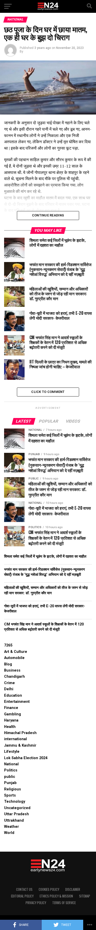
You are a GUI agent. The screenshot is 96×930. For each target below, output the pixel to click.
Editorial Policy (22, 896)
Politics (10, 770)
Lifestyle (11, 751)
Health (10, 727)
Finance (11, 708)
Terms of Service (64, 902)
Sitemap (84, 896)
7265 (8, 645)
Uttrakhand (14, 820)
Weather (11, 826)
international (15, 739)
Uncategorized (17, 808)
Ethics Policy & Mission (56, 896)
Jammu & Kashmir (20, 745)
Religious (12, 789)
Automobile (14, 658)
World (9, 833)
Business (12, 670)
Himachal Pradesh (20, 733)
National (11, 764)
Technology (14, 801)
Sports (10, 795)
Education (13, 695)
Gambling (12, 714)
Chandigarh (14, 676)
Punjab (10, 783)
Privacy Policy (36, 902)
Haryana (11, 720)
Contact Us (24, 889)
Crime (9, 683)
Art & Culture (15, 652)
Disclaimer (72, 889)
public (9, 777)
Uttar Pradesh (16, 814)
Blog (8, 664)
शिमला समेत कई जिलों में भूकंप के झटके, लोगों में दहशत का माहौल (45, 556)
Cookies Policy (49, 889)
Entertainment (17, 701)
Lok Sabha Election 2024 (25, 758)
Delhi (8, 689)
